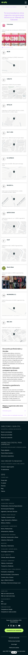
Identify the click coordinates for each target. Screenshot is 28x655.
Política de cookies (14, 647)
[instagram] (11, 626)
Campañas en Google (6, 609)
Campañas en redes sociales (8, 612)
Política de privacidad (14, 641)
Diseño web (4, 591)
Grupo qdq (4, 480)
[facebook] (8, 626)
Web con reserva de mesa (8, 596)
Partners (3, 486)
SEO (2, 601)
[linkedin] (13, 626)
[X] (16, 626)
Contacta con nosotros (14, 630)
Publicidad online (6, 607)
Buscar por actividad (6, 435)
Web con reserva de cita (7, 593)
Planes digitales (5, 450)
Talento (3, 491)
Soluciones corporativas (7, 456)
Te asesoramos (5, 469)
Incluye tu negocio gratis (7, 467)
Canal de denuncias (14, 637)
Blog (2, 488)
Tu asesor (3, 483)
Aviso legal (14, 644)
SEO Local (3, 604)
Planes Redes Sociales (7, 453)
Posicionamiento (5, 599)
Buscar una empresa (6, 432)
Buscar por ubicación (6, 437)
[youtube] (19, 626)
